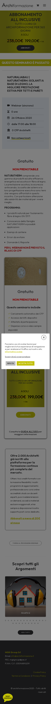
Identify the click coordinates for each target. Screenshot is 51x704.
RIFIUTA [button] (10, 363)
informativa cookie (13, 351)
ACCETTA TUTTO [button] (25, 363)
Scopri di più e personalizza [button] (17, 356)
